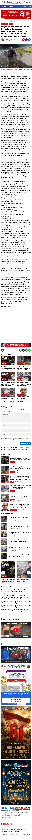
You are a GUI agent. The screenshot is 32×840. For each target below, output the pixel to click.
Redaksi (16, 831)
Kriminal (19, 363)
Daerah (4, 379)
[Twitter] (23, 350)
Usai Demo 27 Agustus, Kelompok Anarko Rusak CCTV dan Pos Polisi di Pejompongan (24, 368)
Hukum (19, 576)
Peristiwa (11, 24)
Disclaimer (4, 831)
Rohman (3, 590)
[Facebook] (20, 350)
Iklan (10, 831)
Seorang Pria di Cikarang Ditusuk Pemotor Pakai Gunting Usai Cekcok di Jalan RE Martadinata (8, 400)
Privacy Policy (5, 829)
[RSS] (11, 824)
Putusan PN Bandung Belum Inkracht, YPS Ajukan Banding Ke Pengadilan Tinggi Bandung (19, 548)
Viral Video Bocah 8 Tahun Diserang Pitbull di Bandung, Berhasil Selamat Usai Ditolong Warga (24, 384)
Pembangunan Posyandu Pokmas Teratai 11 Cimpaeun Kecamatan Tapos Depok (16, 602)
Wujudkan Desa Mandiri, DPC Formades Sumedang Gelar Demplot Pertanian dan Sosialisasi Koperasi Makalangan (20, 533)
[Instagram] (5, 824)
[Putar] (3, 661)
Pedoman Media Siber (17, 829)
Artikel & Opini (5, 24)
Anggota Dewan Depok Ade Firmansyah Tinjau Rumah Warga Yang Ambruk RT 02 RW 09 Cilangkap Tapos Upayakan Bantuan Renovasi (16, 591)
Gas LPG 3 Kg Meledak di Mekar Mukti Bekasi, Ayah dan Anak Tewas (8, 368)
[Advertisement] (16, 325)
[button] (24, 2)
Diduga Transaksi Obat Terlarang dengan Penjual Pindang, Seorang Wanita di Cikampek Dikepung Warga (19, 525)
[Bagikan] (29, 39)
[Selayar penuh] (29, 661)
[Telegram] (26, 350)
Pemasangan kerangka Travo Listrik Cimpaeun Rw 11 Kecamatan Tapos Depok (15, 610)
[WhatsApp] (29, 350)
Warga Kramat (5, 609)
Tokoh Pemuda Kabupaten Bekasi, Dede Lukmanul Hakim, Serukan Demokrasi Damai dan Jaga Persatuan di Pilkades (23, 400)
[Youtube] (8, 824)
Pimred (6, 39)
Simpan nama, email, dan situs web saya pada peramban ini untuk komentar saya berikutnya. (16, 439)
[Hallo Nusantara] (11, 2)
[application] (16, 654)
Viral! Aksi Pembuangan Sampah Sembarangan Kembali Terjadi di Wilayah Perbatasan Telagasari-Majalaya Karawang (8, 384)
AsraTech (4, 836)
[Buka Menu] (27, 2)
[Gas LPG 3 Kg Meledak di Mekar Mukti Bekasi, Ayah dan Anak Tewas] (8, 360)
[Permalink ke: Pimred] (3, 39)
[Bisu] (26, 661)
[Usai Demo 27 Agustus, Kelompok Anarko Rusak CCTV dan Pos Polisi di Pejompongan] (24, 360)
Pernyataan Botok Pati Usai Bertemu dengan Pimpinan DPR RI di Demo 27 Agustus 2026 (19, 540)
